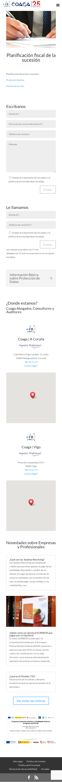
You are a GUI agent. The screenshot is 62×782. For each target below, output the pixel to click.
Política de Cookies (36, 761)
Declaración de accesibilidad (23, 769)
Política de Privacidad (29, 765)
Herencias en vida (15, 86)
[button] (34, 395)
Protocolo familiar (15, 80)
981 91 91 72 (31, 362)
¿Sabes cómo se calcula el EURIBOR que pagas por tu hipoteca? (30, 634)
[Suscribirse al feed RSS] (36, 778)
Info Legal (18, 761)
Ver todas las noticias (31, 701)
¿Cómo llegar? (31, 365)
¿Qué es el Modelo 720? (22, 676)
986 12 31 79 (31, 470)
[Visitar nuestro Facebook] (29, 778)
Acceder (45, 769)
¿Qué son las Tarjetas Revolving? (26, 559)
